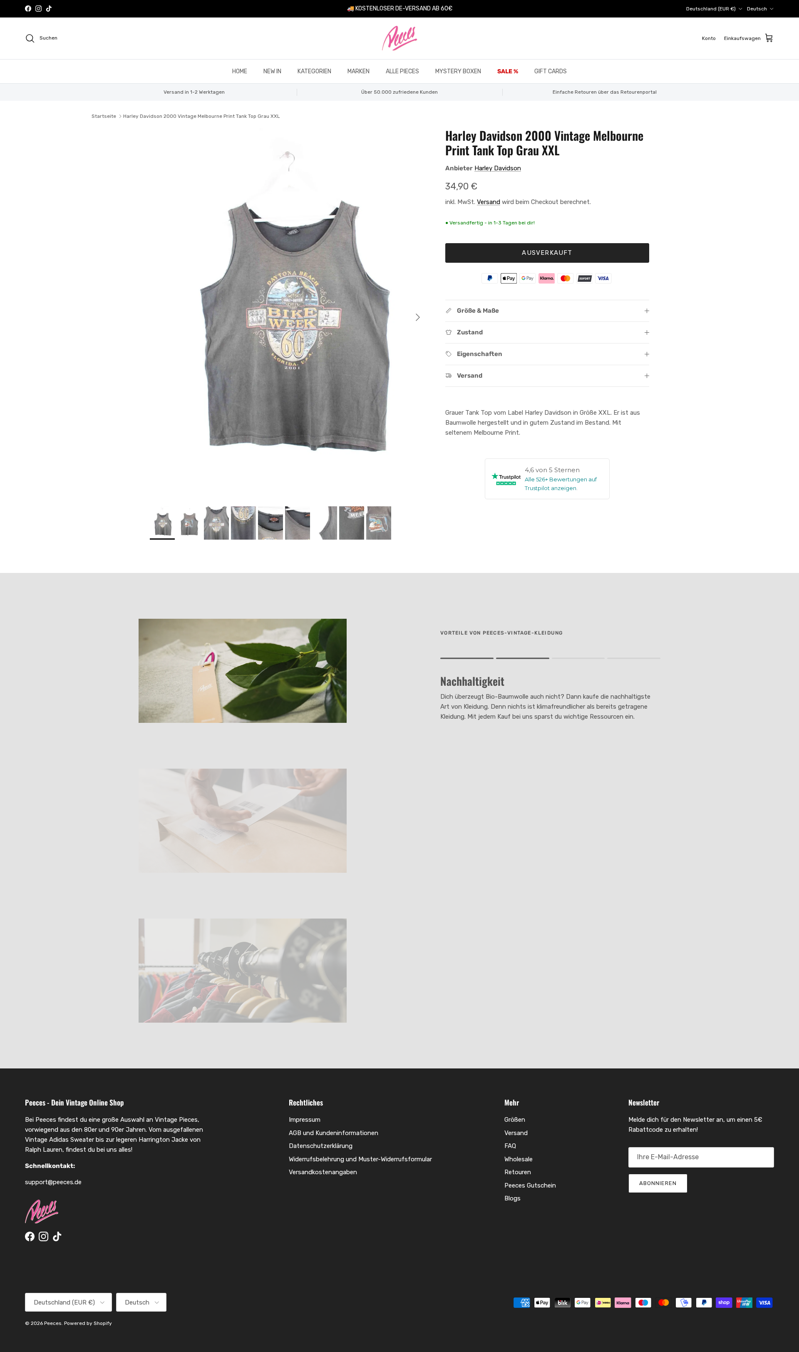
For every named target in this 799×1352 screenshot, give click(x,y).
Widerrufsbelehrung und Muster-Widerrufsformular (360, 1159)
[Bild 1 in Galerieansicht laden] (288, 313)
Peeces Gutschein (530, 1185)
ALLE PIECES (402, 71)
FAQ (510, 1146)
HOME (239, 71)
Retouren (517, 1172)
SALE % (507, 71)
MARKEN (358, 71)
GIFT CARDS (550, 71)
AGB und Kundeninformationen (333, 1133)
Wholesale (518, 1159)
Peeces (53, 1323)
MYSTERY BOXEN (458, 71)
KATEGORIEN (314, 71)
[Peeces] (399, 38)
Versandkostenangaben (323, 1172)
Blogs (512, 1198)
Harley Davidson (497, 168)
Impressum (304, 1119)
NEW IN (272, 71)
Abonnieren (658, 1183)
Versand (488, 202)
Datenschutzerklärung (320, 1146)
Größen (514, 1119)
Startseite (104, 116)
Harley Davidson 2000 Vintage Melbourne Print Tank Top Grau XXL (201, 116)
